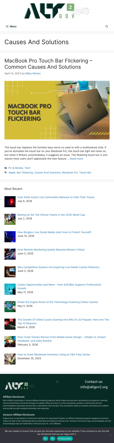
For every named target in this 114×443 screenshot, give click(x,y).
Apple (11, 172)
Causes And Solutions (47, 172)
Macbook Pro (70, 172)
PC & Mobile (15, 167)
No (52, 438)
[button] (56, 381)
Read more (76, 158)
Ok (45, 438)
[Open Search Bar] (107, 26)
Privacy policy (64, 438)
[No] (110, 435)
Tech (27, 167)
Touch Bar (85, 172)
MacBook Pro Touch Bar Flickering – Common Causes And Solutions (48, 63)
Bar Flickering (25, 172)
